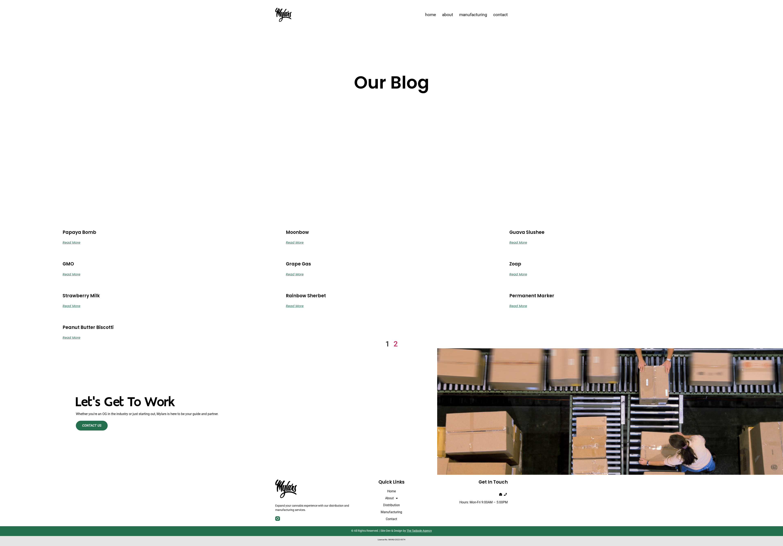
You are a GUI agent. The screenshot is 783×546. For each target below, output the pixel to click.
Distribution (391, 505)
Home (430, 14)
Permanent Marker (531, 296)
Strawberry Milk (81, 296)
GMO (68, 264)
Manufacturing (473, 14)
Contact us (91, 425)
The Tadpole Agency (419, 530)
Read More (71, 242)
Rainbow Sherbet (306, 296)
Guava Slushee (526, 232)
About (447, 14)
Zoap (515, 264)
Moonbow (297, 232)
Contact (500, 14)
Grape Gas (298, 264)
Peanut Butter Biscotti (88, 327)
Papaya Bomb (79, 232)
